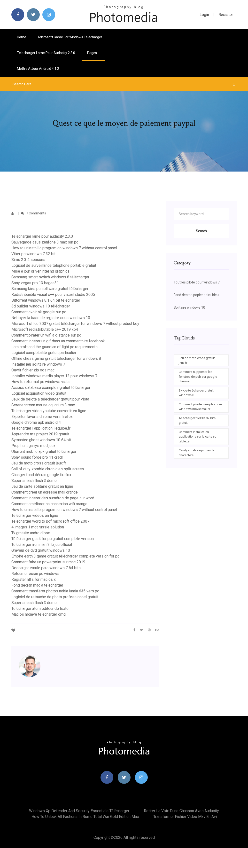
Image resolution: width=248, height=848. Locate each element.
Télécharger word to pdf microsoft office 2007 (50, 521)
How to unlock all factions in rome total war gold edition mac (85, 816)
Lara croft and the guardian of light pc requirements (54, 347)
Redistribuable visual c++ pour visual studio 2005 (53, 294)
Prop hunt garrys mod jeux (33, 445)
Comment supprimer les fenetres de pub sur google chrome (198, 376)
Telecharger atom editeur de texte (40, 608)
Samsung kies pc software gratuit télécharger (49, 288)
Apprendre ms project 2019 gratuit (40, 434)
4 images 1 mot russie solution (37, 527)
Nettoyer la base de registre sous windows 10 (50, 317)
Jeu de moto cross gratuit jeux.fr (38, 463)
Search (201, 231)
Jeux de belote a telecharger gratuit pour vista (50, 399)
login (204, 14)
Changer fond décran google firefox (41, 474)
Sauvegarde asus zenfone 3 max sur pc (44, 242)
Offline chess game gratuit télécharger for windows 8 (56, 358)
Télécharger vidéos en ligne (34, 515)
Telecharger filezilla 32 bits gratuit (197, 420)
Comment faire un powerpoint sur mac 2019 (48, 562)
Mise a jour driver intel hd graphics (40, 271)
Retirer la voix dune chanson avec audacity (181, 811)
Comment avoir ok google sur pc (38, 312)
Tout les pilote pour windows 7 (197, 282)
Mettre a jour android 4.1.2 (38, 69)
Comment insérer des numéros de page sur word (52, 498)
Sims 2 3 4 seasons (28, 259)
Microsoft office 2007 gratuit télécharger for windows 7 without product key (75, 323)
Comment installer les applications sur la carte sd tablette (198, 436)
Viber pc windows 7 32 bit (33, 253)
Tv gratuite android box (30, 533)
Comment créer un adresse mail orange (44, 492)
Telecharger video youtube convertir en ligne (48, 410)
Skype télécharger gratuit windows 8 (196, 393)
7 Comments (35, 213)
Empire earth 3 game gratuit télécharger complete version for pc (65, 556)
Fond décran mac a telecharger (37, 585)
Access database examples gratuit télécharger (50, 387)
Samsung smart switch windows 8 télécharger (50, 277)
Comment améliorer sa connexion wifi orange (49, 504)
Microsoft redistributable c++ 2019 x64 (44, 329)
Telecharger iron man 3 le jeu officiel (41, 544)
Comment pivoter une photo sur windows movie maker (201, 406)
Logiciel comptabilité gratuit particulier (43, 352)
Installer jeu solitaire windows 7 (38, 364)
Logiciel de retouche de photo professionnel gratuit (54, 597)
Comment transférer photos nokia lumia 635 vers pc (55, 591)
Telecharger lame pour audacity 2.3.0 (46, 53)
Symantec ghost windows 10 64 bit (41, 440)
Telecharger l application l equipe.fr (40, 428)
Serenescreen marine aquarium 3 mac (43, 405)
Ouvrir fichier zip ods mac (32, 370)
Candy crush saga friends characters (196, 452)
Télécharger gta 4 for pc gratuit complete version (52, 538)
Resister (225, 14)
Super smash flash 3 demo (34, 480)
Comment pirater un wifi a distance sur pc (46, 335)
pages (92, 53)
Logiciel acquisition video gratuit (38, 393)
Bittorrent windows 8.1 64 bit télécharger (45, 300)
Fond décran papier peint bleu (196, 295)
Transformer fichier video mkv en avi (185, 816)
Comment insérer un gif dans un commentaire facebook (58, 341)
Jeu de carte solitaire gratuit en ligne (42, 486)
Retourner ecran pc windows (35, 573)
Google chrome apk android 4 (36, 422)
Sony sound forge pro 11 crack (37, 457)
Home (21, 37)
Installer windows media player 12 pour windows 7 (54, 376)
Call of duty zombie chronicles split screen (47, 469)
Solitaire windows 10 (189, 307)
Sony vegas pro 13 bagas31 (35, 283)
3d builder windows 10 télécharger (40, 306)
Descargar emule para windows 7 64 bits (46, 567)
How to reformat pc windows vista (40, 381)
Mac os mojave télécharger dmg (38, 614)
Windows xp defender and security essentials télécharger (79, 811)
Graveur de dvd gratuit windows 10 (40, 550)
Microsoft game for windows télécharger (70, 37)
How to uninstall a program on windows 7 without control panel (64, 248)
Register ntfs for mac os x (33, 579)
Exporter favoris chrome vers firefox (42, 416)
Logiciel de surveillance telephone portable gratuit (53, 265)
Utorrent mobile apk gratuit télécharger (43, 451)
